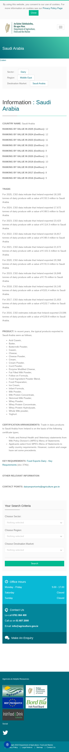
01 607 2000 (22, 620)
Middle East (26, 77)
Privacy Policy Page (53, 8)
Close (34, 12)
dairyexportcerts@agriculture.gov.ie (42, 486)
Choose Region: (13, 530)
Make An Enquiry (21, 638)
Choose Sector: (13, 516)
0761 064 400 (19, 615)
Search (34, 563)
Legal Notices (27, 747)
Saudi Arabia (39, 83)
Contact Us (51, 747)
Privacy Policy (12, 747)
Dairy (23, 72)
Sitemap (39, 747)
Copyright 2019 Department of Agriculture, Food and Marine (30, 745)
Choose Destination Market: (19, 543)
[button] (34, 522)
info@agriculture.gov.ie (25, 626)
